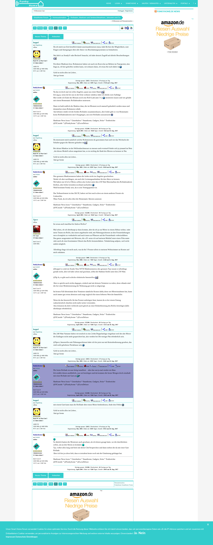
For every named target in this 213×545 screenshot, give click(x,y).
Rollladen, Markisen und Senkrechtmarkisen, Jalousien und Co (95, 18)
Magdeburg (39, 45)
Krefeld (38, 90)
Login (117, 3)
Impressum (10, 537)
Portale (184, 3)
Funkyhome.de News (168, 12)
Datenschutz (21, 537)
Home (108, 3)
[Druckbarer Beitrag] (122, 27)
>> (65, 28)
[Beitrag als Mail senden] (126, 27)
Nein (142, 533)
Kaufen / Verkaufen (150, 3)
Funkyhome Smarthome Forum (123, 485)
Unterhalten (169, 3)
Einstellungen (32, 537)
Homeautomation (59, 18)
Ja (135, 533)
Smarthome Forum (41, 18)
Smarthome (131, 3)
